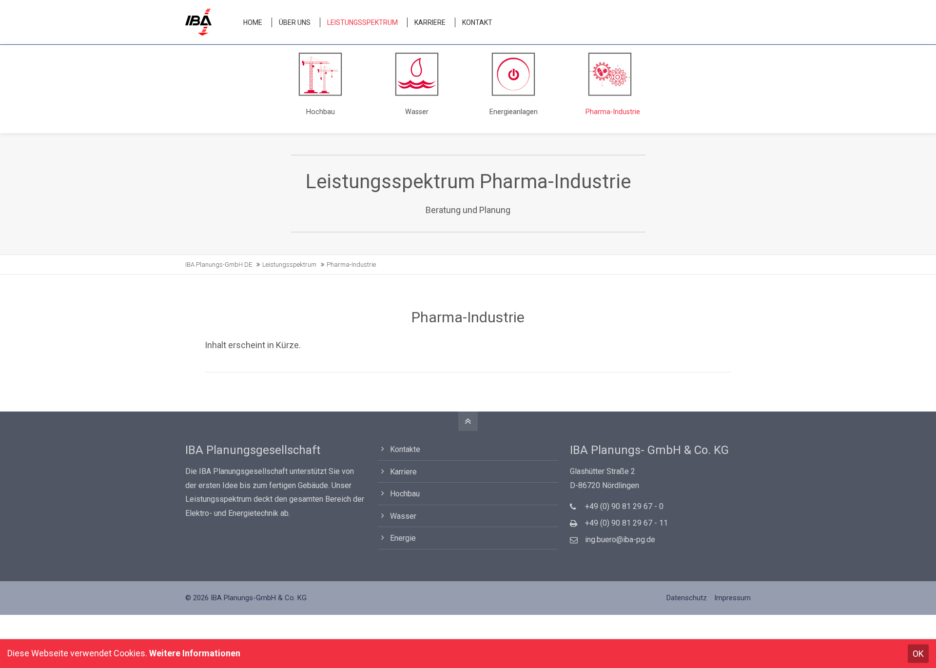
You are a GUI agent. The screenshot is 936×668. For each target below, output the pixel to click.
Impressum (732, 597)
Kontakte (405, 449)
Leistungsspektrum (289, 264)
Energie (403, 538)
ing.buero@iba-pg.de (620, 539)
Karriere (403, 471)
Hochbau (405, 493)
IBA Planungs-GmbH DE (218, 264)
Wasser (403, 516)
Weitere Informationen (194, 653)
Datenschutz (686, 597)
